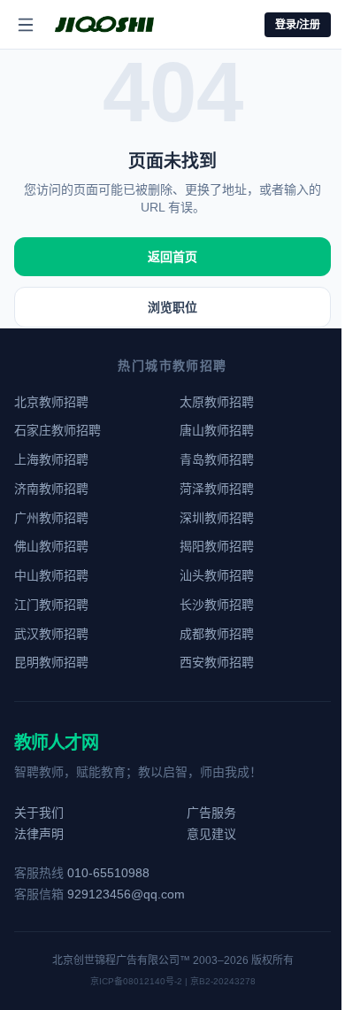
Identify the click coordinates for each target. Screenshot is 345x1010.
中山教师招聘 (51, 575)
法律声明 (39, 834)
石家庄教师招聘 (57, 430)
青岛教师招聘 (217, 459)
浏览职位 (172, 307)
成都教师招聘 (217, 634)
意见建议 (211, 834)
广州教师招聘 (51, 518)
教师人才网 (56, 742)
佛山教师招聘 (51, 546)
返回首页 (172, 257)
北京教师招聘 (51, 402)
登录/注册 (297, 25)
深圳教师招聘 (217, 518)
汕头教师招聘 (217, 575)
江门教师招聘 (51, 605)
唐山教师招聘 (217, 430)
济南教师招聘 (51, 489)
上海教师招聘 (51, 459)
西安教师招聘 (217, 662)
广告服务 (211, 813)
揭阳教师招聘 (217, 546)
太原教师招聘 (217, 402)
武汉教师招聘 (51, 634)
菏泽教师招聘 (217, 489)
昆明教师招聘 (51, 662)
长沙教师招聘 (217, 605)
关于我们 (39, 813)
